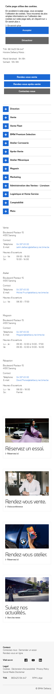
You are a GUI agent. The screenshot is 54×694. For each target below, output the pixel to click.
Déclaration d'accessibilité (23, 669)
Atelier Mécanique (19, 159)
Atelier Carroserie (19, 142)
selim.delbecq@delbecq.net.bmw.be (32, 247)
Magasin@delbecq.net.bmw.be (30, 334)
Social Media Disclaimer (14, 672)
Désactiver (27, 40)
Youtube (34, 660)
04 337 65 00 (22, 244)
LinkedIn (42, 660)
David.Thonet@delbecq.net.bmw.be (32, 380)
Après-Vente (16, 151)
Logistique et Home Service (24, 193)
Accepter (27, 30)
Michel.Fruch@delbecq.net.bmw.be (32, 292)
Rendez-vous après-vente (27, 84)
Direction (14, 108)
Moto (12, 211)
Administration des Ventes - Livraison (29, 185)
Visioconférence (15, 506)
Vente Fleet (16, 125)
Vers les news (13, 617)
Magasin (14, 168)
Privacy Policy (42, 669)
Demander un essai (28, 650)
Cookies (6, 669)
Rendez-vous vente (27, 77)
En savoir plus (14, 25)
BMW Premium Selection (23, 134)
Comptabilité (16, 202)
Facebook (27, 660)
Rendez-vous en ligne (13, 653)
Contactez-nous (27, 91)
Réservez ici (13, 453)
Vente (13, 117)
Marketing (15, 177)
